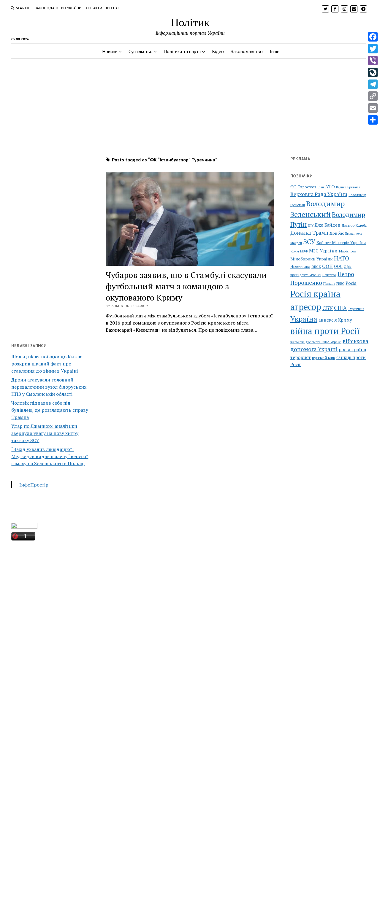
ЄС (293, 187)
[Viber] (373, 60)
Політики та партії (182, 51)
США (340, 307)
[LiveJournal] (373, 72)
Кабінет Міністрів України (341, 242)
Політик (190, 21)
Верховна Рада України (318, 194)
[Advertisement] (190, 105)
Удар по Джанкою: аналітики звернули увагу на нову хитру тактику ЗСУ (44, 433)
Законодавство (247, 51)
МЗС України (323, 251)
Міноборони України (311, 259)
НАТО (341, 258)
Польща (329, 283)
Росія (351, 283)
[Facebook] (373, 37)
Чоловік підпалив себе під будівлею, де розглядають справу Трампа (49, 410)
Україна (303, 319)
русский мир (323, 357)
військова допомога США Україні (315, 342)
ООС (338, 266)
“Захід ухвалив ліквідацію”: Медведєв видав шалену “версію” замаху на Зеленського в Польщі (49, 456)
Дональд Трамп (309, 232)
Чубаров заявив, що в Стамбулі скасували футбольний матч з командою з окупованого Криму (186, 286)
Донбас (337, 233)
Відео (218, 51)
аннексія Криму (335, 320)
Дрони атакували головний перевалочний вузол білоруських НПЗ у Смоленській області (48, 386)
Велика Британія (348, 187)
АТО (330, 187)
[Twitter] (373, 49)
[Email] (373, 108)
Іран (320, 187)
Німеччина (300, 266)
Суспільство (141, 51)
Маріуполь (348, 251)
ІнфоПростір (33, 484)
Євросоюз (306, 187)
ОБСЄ (316, 266)
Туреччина (356, 308)
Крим (294, 251)
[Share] (373, 120)
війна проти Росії (325, 330)
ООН (327, 266)
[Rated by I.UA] (24, 527)
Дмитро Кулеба (354, 225)
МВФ (304, 251)
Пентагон (329, 275)
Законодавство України (58, 8)
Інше (274, 51)
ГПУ (311, 225)
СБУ (327, 308)
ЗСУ (309, 241)
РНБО (340, 284)
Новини (110, 51)
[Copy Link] (373, 96)
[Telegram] (373, 84)
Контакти (93, 8)
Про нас (112, 8)
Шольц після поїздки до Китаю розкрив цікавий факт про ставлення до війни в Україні (47, 363)
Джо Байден (328, 225)
